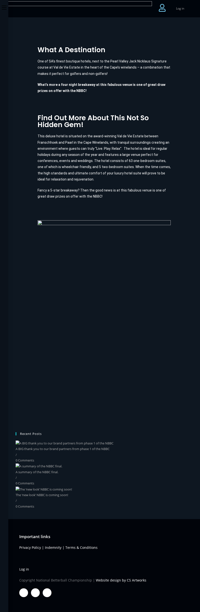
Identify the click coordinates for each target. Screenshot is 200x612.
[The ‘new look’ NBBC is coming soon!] (44, 489)
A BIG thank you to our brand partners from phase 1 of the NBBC (63, 449)
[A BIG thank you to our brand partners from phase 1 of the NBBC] (64, 443)
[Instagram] (47, 592)
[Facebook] (23, 592)
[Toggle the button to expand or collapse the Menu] (4, 6)
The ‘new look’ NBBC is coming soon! (42, 495)
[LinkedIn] (35, 592)
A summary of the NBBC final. (37, 472)
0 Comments (25, 460)
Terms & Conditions (81, 547)
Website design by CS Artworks (121, 580)
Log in (180, 8)
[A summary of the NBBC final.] (39, 466)
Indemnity (53, 547)
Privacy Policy (30, 547)
